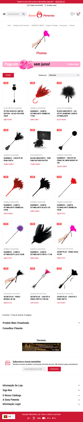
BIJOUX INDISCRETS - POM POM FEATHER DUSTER (40, 159)
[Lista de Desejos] (72, 14)
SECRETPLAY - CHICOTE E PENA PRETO (67, 298)
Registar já (60, 2)
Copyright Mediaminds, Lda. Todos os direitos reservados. (41, 414)
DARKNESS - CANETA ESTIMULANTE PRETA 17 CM (41, 253)
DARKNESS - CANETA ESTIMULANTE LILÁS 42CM (14, 253)
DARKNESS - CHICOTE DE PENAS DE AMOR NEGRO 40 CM (67, 160)
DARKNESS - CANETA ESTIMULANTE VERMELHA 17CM (40, 113)
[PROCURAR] (23, 14)
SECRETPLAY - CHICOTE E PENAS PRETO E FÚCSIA (40, 298)
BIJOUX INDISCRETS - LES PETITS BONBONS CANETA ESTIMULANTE (67, 113)
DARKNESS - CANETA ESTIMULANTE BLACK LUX (40, 206)
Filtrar (7, 74)
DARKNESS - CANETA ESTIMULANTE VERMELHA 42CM (67, 207)
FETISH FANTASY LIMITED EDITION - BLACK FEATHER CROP (14, 113)
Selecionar (64, 75)
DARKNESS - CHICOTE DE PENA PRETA (13, 159)
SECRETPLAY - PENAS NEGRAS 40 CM (12, 298)
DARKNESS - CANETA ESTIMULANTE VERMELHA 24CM (13, 207)
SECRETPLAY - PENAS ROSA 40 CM (67, 253)
